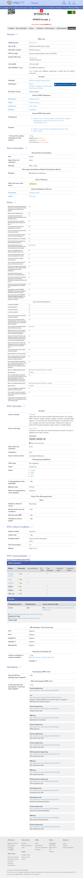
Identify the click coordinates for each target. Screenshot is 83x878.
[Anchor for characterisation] (29, 555)
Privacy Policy (74, 7)
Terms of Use (25, 857)
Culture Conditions (50, 28)
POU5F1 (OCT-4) (11, 575)
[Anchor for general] (16, 34)
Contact (51, 851)
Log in (65, 843)
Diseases (10, 863)
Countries (10, 861)
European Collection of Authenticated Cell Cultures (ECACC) (40, 87)
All (10, 847)
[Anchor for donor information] (25, 148)
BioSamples (12, 99)
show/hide (20, 67)
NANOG (10, 583)
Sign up (65, 845)
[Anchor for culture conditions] (31, 526)
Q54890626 (32, 110)
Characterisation (62, 28)
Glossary (38, 849)
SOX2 (32, 472)
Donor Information (21, 28)
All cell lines (11, 845)
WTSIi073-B (33, 43)
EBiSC (31, 84)
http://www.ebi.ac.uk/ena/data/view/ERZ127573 (44, 790)
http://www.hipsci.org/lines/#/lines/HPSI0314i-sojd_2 (46, 697)
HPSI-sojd (32, 196)
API (50, 849)
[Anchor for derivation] (23, 406)
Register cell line (13, 843)
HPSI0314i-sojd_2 (34, 103)
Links (23, 847)
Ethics (31, 28)
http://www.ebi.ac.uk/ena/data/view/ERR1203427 (45, 745)
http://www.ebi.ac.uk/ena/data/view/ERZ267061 (44, 718)
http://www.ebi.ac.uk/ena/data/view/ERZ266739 (44, 708)
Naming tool (53, 847)
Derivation (40, 28)
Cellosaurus (12, 106)
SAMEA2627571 (34, 99)
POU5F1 (33, 470)
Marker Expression (14, 563)
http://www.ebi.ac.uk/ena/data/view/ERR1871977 (45, 754)
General (11, 28)
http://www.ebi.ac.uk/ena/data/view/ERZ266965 (44, 818)
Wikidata (11, 110)
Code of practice (26, 845)
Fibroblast (32, 414)
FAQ (36, 843)
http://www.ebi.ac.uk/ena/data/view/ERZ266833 (44, 690)
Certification (38, 845)
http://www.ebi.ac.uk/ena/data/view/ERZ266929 (44, 727)
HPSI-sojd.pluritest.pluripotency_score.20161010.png (26, 614)
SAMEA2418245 (34, 193)
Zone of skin (33, 428)
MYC (32, 476)
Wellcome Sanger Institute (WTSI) (39, 80)
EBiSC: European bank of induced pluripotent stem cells (50, 129)
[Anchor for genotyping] (19, 666)
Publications (11, 865)
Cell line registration (41, 847)
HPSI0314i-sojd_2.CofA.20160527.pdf (42, 657)
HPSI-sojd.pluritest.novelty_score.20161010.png (24, 618)
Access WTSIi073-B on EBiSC (66, 84)
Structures (52, 845)
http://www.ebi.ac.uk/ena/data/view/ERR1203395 (45, 736)
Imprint (23, 859)
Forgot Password (68, 847)
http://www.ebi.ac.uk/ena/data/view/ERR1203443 (45, 827)
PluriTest (11, 599)
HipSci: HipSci (37, 131)
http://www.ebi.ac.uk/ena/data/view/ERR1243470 (45, 763)
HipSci (10, 102)
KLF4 (32, 474)
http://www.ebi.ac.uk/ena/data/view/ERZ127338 (44, 799)
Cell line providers (13, 857)
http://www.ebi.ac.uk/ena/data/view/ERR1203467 (45, 772)
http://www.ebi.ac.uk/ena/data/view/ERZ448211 (44, 781)
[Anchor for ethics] (14, 202)
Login (73, 4)
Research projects (13, 859)
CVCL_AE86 (33, 106)
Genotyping (71, 28)
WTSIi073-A (33, 58)
